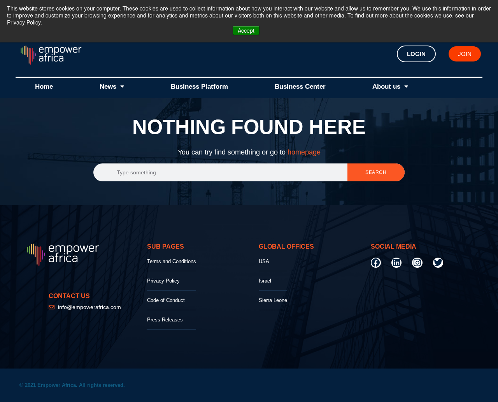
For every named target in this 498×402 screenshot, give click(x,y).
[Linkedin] (396, 263)
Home (44, 86)
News (108, 86)
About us (386, 86)
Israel (265, 281)
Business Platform (199, 86)
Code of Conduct (166, 300)
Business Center (300, 86)
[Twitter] (438, 263)
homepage (304, 152)
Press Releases (165, 320)
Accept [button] (246, 30)
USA (264, 261)
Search (375, 172)
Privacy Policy (163, 281)
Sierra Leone (273, 300)
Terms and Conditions (171, 261)
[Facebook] (376, 263)
